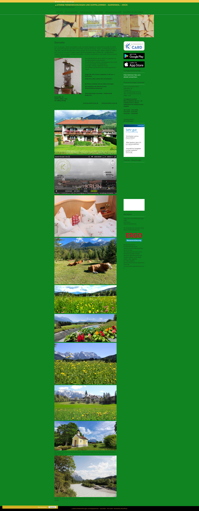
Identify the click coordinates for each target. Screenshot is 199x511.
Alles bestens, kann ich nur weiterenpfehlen (133, 143)
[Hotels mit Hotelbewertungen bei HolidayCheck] (140, 126)
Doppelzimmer (98, 12)
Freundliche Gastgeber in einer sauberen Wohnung (133, 150)
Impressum (127, 222)
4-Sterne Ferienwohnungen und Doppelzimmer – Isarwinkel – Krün (91, 5)
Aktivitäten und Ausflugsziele (133, 12)
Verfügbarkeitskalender (113, 12)
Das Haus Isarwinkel (71, 12)
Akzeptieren (52, 507)
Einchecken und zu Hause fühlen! (132, 137)
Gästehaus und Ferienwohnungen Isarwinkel (131, 126)
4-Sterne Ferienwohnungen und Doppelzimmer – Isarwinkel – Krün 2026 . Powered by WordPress (99, 508)
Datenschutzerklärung (130, 224)
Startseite (59, 12)
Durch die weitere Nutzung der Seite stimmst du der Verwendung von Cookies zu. (21, 507)
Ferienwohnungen (86, 12)
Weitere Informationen (42, 507)
